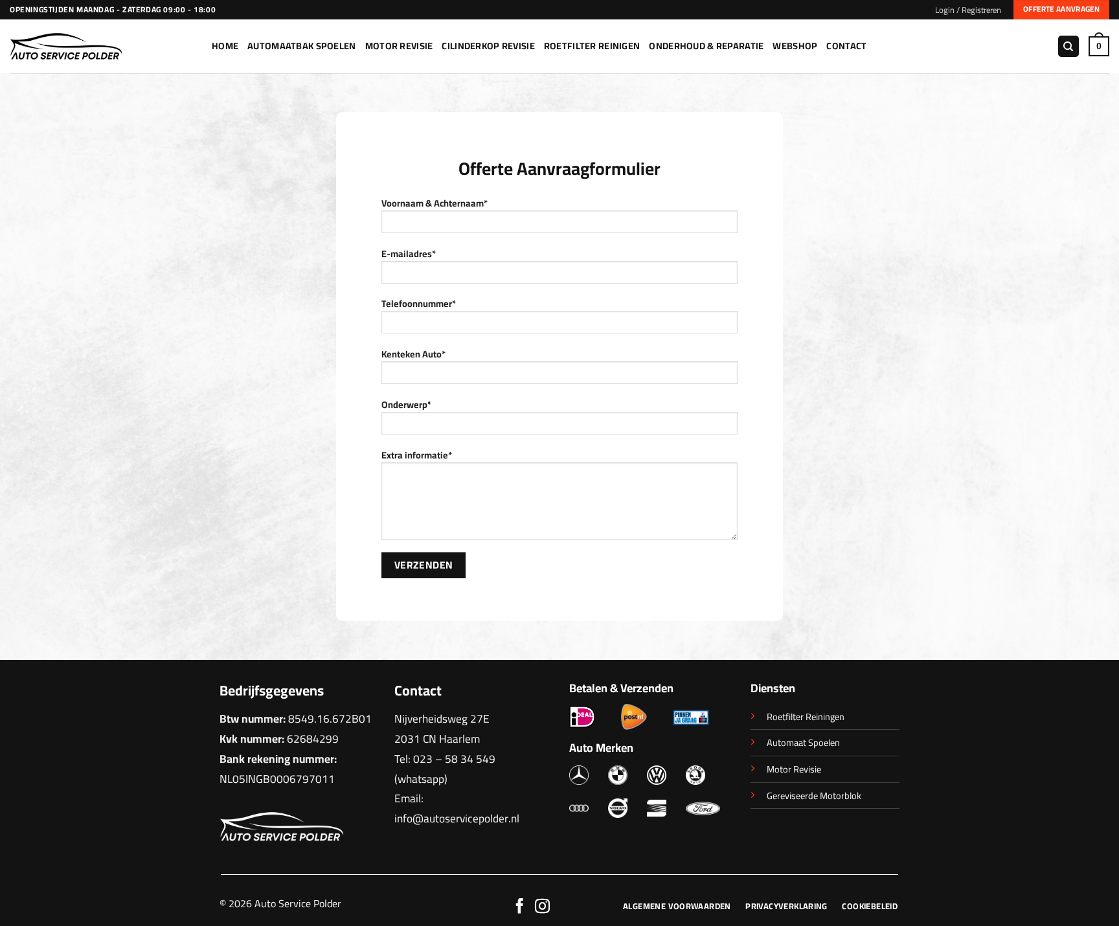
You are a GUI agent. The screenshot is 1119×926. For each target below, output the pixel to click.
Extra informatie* (416, 455)
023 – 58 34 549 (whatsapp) (444, 768)
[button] (968, 9)
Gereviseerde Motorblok (814, 795)
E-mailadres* (408, 254)
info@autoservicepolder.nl (456, 818)
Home (225, 45)
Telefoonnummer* (418, 304)
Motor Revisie (399, 45)
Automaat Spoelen (803, 742)
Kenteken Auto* (413, 354)
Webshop (795, 45)
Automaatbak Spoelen (301, 45)
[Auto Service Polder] (101, 46)
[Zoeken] (1068, 46)
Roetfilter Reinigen (592, 45)
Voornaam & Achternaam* (434, 204)
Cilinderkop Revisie (488, 45)
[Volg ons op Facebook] (519, 907)
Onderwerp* (406, 405)
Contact (846, 45)
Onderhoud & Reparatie (706, 45)
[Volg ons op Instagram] (542, 907)
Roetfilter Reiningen (805, 716)
